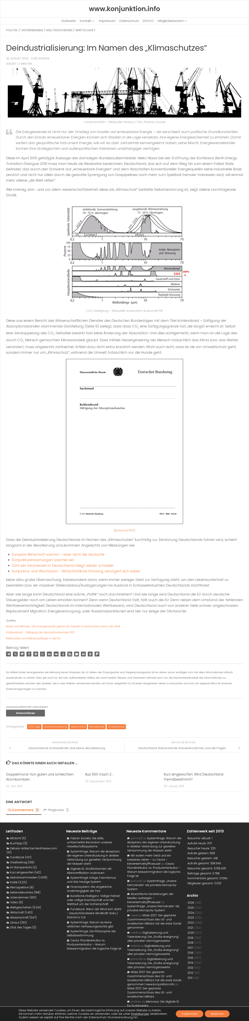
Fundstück (17, 857)
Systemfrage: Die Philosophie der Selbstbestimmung (91, 933)
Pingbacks (58, 810)
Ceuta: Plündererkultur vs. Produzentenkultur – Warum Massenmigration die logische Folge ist (94, 944)
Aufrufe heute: (197, 843)
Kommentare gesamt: (203, 878)
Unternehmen (32, 30)
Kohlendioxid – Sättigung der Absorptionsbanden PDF (40, 632)
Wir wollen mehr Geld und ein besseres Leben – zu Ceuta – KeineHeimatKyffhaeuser (149, 860)
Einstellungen (140, 1014)
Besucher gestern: (200, 858)
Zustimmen (189, 1014)
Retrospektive (19, 887)
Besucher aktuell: (200, 838)
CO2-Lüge (34, 726)
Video (14, 902)
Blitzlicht (15, 838)
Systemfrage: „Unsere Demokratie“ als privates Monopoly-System (152, 885)
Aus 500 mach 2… (99, 774)
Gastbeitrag (18, 862)
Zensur (14, 922)
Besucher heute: (199, 848)
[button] (8, 654)
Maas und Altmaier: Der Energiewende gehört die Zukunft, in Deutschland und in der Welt (63, 626)
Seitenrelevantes (21, 892)
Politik (12, 30)
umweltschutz (116, 726)
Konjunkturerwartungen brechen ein (43, 559)
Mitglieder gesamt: (201, 883)
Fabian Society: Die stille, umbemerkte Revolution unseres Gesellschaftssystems (89, 842)
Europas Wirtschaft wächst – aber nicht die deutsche (58, 554)
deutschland (78, 726)
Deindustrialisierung (55, 726)
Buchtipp (16, 843)
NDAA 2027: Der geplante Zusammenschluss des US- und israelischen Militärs (149, 992)
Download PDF (124, 530)
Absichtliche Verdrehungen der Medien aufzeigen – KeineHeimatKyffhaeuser (150, 898)
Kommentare (25, 810)
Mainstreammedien (24, 877)
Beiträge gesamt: (200, 873)
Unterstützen (25, 713)
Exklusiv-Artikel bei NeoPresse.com (33, 848)
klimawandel (96, 726)
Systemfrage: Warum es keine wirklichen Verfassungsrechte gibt (90, 924)
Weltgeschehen (59, 30)
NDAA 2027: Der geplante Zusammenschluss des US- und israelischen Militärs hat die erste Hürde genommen (154, 921)
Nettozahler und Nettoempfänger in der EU (33, 638)
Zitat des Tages (21, 927)
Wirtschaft (85, 30)
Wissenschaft (19, 917)
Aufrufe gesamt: (199, 863)
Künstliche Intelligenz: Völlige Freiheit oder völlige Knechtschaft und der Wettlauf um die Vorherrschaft (93, 900)
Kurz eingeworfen (22, 872)
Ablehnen (217, 1014)
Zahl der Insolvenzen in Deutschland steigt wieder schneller (63, 565)
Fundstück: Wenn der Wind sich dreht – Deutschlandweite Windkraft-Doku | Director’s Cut (94, 913)
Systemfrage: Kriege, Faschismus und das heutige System (91, 880)
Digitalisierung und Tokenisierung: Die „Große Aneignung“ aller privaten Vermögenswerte (153, 937)
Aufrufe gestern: (199, 853)
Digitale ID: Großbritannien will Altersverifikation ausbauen (89, 871)
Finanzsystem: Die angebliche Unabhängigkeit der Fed (89, 889)
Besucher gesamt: (201, 868)
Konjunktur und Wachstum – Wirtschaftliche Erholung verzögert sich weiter (76, 571)
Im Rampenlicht (21, 867)
